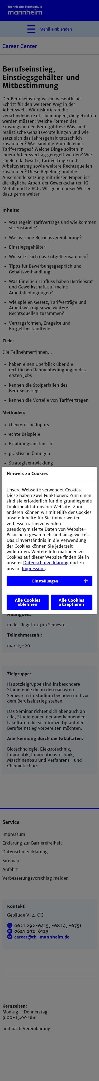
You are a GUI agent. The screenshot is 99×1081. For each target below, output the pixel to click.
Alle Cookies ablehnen (27, 602)
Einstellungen (45, 581)
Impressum (33, 568)
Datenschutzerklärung (46, 563)
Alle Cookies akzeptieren (71, 602)
